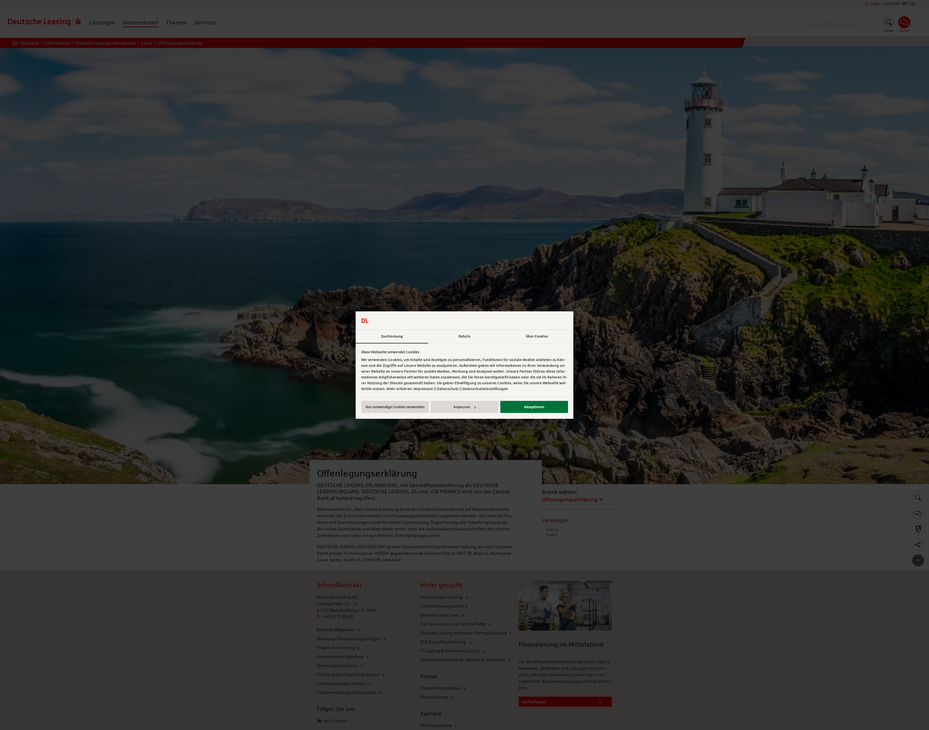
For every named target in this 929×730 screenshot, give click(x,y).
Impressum (423, 389)
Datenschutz (448, 389)
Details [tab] (464, 336)
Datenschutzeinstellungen (485, 389)
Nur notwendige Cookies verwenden (395, 407)
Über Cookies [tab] (537, 336)
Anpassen (461, 407)
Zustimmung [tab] (392, 336)
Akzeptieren (534, 407)
